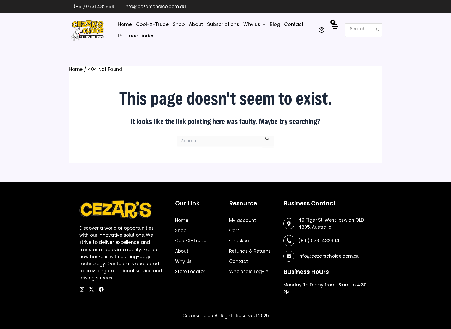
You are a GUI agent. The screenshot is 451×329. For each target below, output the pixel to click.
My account (242, 220)
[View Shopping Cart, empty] (335, 30)
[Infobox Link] (325, 240)
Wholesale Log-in (248, 271)
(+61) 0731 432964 (93, 6)
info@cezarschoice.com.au (154, 6)
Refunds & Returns (250, 251)
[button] (263, 24)
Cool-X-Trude (190, 241)
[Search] (378, 30)
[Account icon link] (321, 30)
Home (181, 220)
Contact (238, 261)
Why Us (183, 261)
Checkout (240, 241)
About (181, 251)
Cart (234, 230)
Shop (180, 230)
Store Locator (190, 271)
